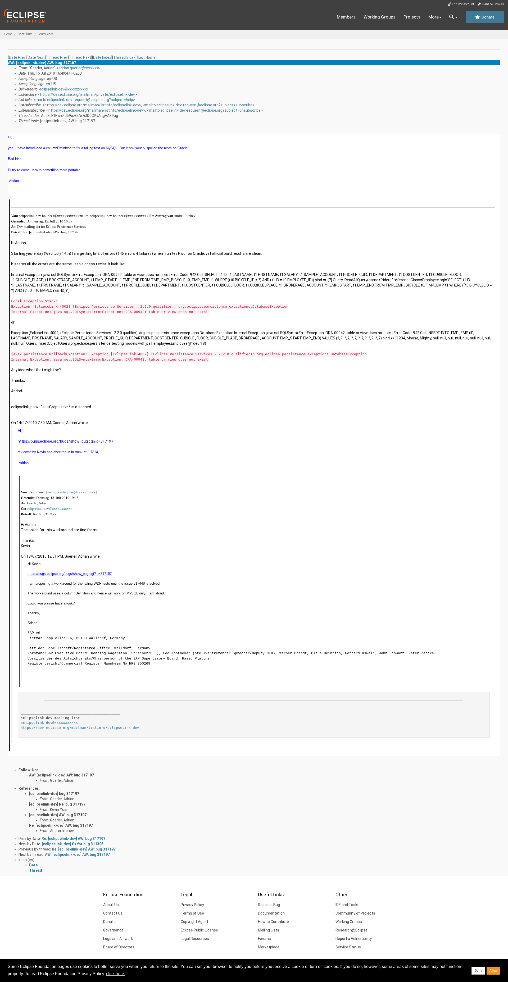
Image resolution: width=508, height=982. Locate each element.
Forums (264, 938)
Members (346, 17)
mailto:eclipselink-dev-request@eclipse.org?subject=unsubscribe (205, 110)
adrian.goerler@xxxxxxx (78, 68)
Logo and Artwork (118, 938)
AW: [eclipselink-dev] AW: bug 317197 (61, 775)
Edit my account (462, 4)
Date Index (102, 57)
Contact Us (113, 913)
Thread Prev (57, 57)
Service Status (348, 947)
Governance (113, 930)
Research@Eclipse (351, 930)
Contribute (25, 34)
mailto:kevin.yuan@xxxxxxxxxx (71, 492)
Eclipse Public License (199, 930)
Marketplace (268, 947)
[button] (453, 17)
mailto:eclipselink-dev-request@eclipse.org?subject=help (84, 100)
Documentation (271, 913)
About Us (111, 905)
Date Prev (17, 57)
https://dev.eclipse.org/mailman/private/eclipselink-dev (87, 94)
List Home (147, 57)
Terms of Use (192, 913)
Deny (478, 970)
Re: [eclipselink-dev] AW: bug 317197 (61, 825)
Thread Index (124, 57)
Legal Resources (195, 938)
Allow (493, 970)
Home (8, 34)
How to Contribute (273, 922)
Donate (487, 17)
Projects (411, 17)
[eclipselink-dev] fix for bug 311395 (72, 844)
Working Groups (380, 17)
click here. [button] (115, 973)
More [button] (433, 17)
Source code (45, 34)
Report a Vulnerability (353, 938)
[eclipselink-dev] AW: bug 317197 (58, 815)
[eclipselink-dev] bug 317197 (54, 794)
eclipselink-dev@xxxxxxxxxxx (63, 89)
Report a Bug (269, 905)
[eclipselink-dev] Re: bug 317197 (57, 804)
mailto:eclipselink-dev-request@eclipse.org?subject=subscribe (198, 105)
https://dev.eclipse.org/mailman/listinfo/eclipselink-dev (91, 105)
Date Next (36, 57)
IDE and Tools (346, 905)
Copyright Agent (194, 922)
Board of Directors (118, 947)
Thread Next (80, 57)
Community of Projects (355, 913)
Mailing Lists (268, 930)
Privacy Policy (192, 905)
